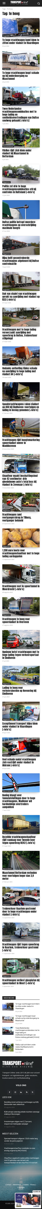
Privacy (33, 1184)
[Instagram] (15, 1092)
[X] (32, 1092)
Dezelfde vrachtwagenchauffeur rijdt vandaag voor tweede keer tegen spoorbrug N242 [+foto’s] (19, 840)
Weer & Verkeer (7, 791)
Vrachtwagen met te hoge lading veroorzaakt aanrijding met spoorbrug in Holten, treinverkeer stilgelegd (19, 334)
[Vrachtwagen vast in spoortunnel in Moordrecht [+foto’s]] (21, 573)
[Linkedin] (21, 1092)
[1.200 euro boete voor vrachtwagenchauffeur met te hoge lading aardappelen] (21, 537)
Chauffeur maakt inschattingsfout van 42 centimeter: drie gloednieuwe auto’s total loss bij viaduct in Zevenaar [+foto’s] (20, 480)
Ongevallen (6, 36)
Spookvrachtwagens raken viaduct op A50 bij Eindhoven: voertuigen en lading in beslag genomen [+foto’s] (20, 407)
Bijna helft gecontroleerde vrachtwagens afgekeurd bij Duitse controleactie (20, 261)
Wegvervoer (6, 104)
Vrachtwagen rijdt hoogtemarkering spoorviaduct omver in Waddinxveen (21, 443)
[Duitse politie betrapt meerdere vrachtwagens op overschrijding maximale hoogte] (21, 209)
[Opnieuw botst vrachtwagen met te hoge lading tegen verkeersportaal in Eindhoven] (21, 639)
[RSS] (26, 1092)
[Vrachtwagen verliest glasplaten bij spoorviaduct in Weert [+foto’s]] (21, 967)
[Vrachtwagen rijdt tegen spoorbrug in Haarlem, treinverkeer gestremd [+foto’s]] (21, 932)
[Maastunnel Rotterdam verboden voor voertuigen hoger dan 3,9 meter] (21, 860)
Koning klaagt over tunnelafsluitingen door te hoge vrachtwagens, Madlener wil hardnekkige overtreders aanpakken (18, 801)
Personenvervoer (8, 146)
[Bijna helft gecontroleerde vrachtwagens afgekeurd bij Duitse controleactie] (21, 245)
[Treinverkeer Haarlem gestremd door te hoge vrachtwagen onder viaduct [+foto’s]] (21, 896)
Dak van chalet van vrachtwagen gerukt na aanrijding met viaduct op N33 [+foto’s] (21, 296)
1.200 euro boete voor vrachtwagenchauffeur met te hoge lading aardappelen (20, 553)
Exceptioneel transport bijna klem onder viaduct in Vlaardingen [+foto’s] (20, 726)
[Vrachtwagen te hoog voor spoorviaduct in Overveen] (21, 606)
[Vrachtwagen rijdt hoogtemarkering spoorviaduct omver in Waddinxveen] (21, 427)
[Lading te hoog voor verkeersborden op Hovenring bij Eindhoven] (21, 675)
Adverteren (17, 1184)
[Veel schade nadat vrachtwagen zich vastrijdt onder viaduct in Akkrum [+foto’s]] (21, 747)
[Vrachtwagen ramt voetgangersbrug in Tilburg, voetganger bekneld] (21, 502)
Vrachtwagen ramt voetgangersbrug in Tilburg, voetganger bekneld (16, 517)
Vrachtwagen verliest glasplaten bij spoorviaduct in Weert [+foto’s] (20, 981)
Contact (8, 1184)
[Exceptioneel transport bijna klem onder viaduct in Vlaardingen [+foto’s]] (21, 711)
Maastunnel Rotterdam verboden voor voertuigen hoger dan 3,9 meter (19, 876)
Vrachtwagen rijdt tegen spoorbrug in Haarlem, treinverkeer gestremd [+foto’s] (20, 947)
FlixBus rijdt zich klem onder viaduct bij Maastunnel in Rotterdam (17, 153)
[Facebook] (9, 1092)
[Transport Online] (21, 3)
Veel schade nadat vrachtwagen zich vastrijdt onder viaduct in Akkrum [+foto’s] (19, 762)
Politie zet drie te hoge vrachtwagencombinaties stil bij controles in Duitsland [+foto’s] (19, 189)
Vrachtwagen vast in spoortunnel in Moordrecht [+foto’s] (21, 587)
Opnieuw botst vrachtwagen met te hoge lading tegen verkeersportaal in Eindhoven (20, 655)
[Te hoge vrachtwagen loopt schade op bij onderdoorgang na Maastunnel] (21, 60)
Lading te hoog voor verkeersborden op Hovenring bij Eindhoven (19, 691)
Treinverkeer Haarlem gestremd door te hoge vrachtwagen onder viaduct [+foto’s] (19, 911)
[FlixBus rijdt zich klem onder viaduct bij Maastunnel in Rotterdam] (21, 138)
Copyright (21, 1187)
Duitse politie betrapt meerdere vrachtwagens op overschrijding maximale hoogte (19, 225)
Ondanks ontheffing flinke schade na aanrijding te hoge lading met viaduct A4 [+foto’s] (19, 371)
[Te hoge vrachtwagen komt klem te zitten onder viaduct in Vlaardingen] (21, 27)
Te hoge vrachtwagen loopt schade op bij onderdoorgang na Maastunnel (20, 76)
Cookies (26, 1184)
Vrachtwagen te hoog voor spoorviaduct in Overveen (16, 620)
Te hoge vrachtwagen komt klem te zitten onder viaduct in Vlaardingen (20, 41)
